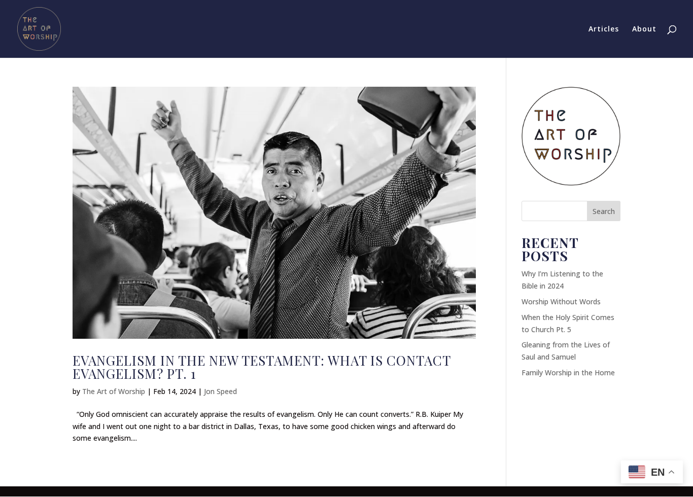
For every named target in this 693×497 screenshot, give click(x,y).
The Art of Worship (113, 391)
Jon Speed (220, 391)
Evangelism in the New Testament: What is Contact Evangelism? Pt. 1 (262, 366)
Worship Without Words (561, 301)
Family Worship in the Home (568, 372)
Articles (603, 29)
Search (604, 211)
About (644, 29)
